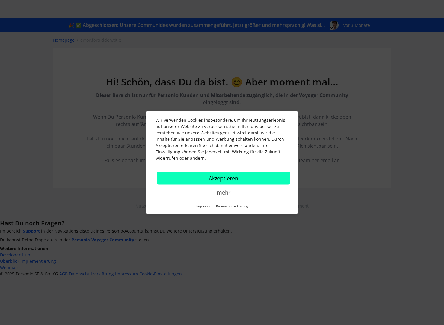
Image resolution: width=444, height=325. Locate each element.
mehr (223, 192)
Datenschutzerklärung (232, 206)
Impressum (204, 206)
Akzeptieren (223, 178)
